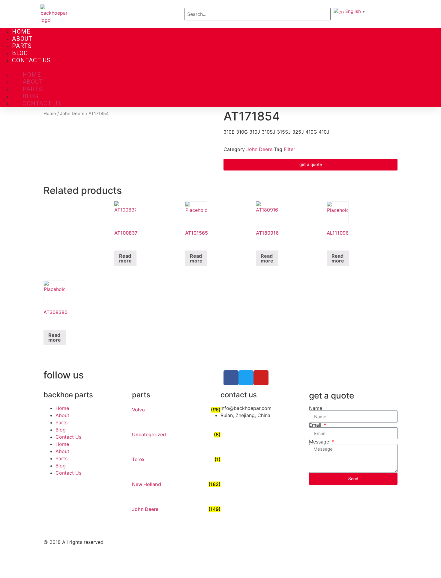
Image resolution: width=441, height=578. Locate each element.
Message (320, 441)
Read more (125, 258)
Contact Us (31, 60)
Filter (289, 149)
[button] (220, 67)
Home (21, 31)
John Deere (72, 113)
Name (315, 408)
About (22, 38)
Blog (20, 53)
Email (316, 424)
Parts (22, 45)
